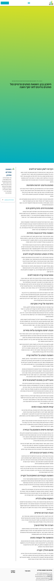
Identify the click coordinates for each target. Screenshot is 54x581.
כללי (37, 81)
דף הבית (40, 81)
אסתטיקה (51, 579)
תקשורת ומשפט (50, 576)
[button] (29, 3)
